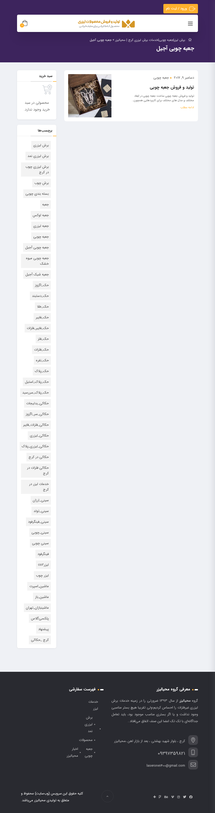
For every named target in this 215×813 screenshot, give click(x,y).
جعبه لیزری (41, 226)
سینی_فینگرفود (38, 522)
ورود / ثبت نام (176, 8)
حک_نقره (42, 360)
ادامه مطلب (187, 107)
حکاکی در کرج (39, 457)
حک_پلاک (42, 371)
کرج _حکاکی (40, 640)
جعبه (45, 204)
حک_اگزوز (42, 285)
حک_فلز (43, 339)
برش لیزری (41, 145)
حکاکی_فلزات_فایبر (36, 425)
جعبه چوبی (161, 77)
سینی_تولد (41, 511)
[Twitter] (184, 797)
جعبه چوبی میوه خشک (37, 260)
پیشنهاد (43, 629)
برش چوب (41, 183)
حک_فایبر (42, 317)
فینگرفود (43, 554)
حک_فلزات (41, 349)
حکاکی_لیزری (39, 435)
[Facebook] (191, 797)
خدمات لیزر (93, 705)
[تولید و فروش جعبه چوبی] (89, 95)
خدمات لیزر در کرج (39, 486)
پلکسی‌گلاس (40, 618)
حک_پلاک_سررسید (35, 392)
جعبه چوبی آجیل (37, 247)
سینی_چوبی (40, 532)
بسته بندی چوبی (37, 194)
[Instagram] (178, 797)
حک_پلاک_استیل (37, 382)
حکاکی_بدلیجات (37, 403)
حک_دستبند (40, 296)
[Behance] (166, 797)
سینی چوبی (40, 543)
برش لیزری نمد (38, 156)
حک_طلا (43, 306)
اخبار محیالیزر (72, 752)
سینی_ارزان (41, 500)
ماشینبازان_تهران (37, 607)
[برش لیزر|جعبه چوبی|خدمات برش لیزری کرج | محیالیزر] (107, 24)
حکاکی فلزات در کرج (38, 470)
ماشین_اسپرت (39, 586)
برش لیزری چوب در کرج (37, 169)
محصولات (86, 740)
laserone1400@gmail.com (166, 765)
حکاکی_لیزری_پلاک (35, 446)
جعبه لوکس (41, 215)
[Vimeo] (173, 797)
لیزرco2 (43, 565)
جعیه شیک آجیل (37, 274)
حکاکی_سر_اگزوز (37, 414)
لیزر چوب (42, 575)
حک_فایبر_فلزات (38, 328)
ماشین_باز (42, 597)
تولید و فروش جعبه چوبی (172, 87)
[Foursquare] (160, 797)
